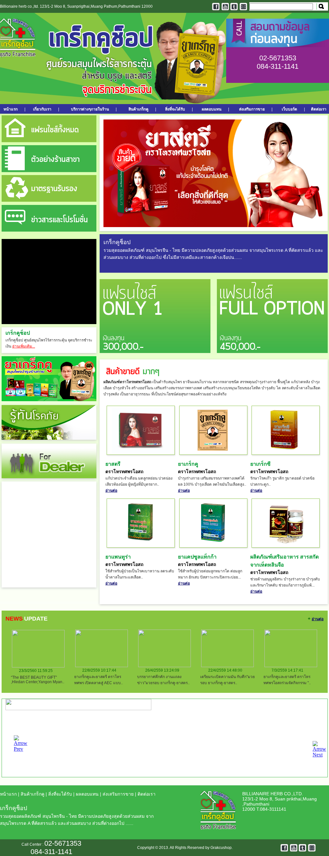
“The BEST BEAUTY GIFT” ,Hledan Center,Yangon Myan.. (37, 679)
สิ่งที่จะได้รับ (175, 109)
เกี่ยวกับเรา (42, 109)
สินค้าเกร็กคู (138, 109)
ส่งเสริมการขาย (252, 109)
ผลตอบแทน (211, 109)
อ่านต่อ (111, 490)
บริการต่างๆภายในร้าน (90, 109)
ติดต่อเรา (318, 109)
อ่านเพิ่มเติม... (23, 346)
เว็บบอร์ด (289, 109)
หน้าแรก (13, 109)
